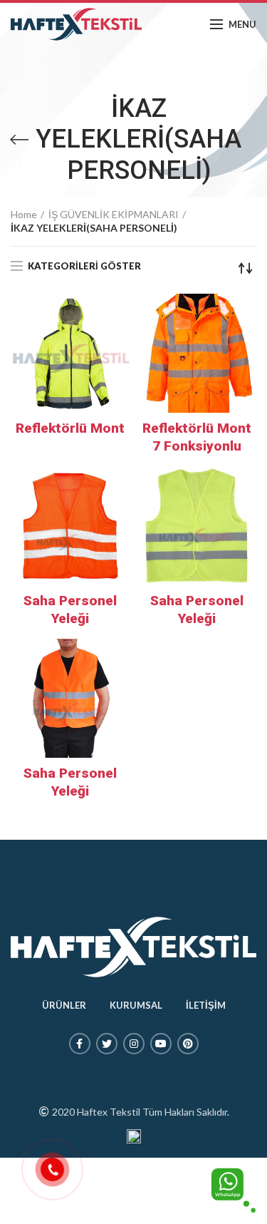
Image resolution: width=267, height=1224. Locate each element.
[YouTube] (161, 1043)
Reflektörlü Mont (70, 428)
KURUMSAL (136, 1005)
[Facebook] (79, 1043)
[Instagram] (134, 1043)
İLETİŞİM (206, 1005)
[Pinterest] (188, 1043)
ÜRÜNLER (64, 1005)
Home (24, 214)
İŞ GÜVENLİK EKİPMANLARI (113, 214)
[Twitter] (106, 1043)
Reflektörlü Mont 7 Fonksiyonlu (196, 437)
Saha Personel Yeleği (70, 609)
